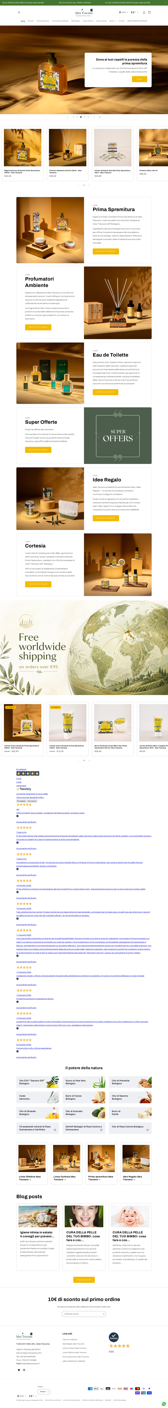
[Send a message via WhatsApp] (164, 1404)
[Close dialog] (109, 682)
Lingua (62, 704)
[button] (84, 699)
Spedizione (64, 694)
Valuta (62, 713)
